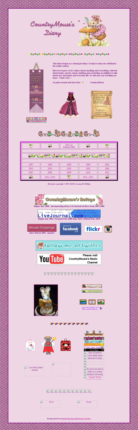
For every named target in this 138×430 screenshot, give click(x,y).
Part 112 (69, 145)
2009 (69, 172)
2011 (107, 172)
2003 (50, 168)
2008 (50, 172)
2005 (88, 168)
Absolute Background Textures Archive (76, 419)
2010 (88, 172)
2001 (107, 164)
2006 (107, 168)
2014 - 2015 (88, 177)
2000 (88, 164)
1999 (69, 164)
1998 (50, 164)
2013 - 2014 (50, 177)
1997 (31, 164)
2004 (69, 168)
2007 (31, 172)
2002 (31, 168)
